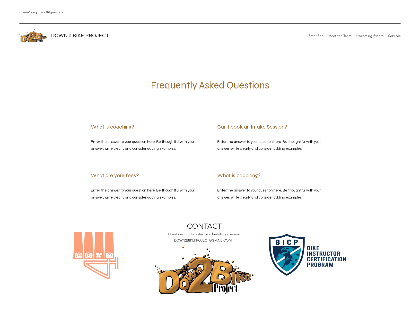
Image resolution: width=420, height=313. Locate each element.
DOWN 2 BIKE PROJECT (80, 35)
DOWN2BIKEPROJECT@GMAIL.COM (203, 240)
